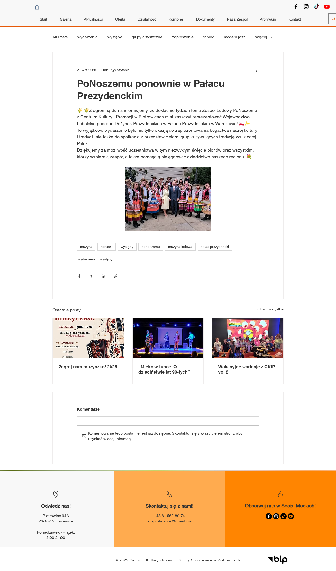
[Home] (37, 7)
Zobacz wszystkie (270, 309)
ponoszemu (151, 247)
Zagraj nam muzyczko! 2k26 (88, 366)
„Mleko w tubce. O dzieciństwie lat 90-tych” (164, 369)
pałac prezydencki (215, 247)
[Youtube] (327, 6)
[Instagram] (306, 6)
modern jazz (234, 37)
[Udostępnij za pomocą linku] (115, 276)
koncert (106, 247)
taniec (208, 37)
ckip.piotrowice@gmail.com (169, 521)
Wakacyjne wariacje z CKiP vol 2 (246, 369)
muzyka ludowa (180, 247)
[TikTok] (316, 6)
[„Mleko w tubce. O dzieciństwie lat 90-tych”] (168, 338)
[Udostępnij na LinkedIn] (103, 276)
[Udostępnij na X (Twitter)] (91, 276)
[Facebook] (296, 6)
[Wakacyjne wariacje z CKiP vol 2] (247, 338)
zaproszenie (183, 37)
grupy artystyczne (147, 37)
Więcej (261, 37)
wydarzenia (87, 37)
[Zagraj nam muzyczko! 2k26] (88, 338)
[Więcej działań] (256, 70)
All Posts (60, 37)
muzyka (86, 247)
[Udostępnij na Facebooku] (79, 276)
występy (114, 37)
